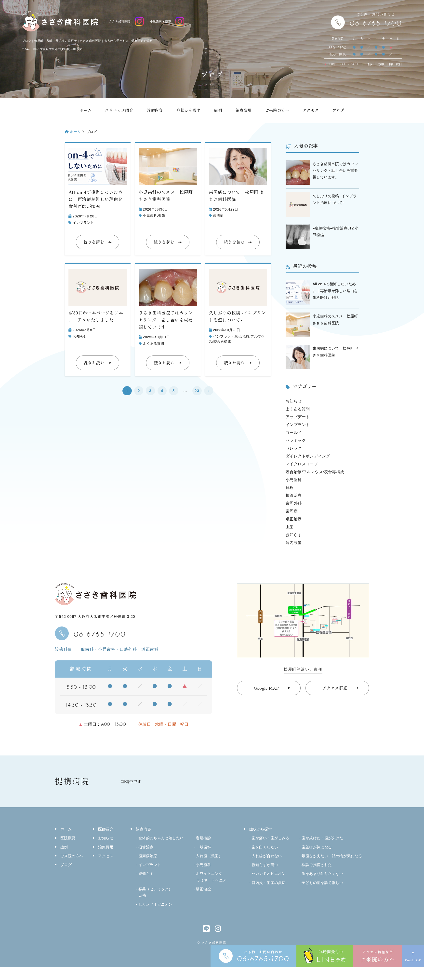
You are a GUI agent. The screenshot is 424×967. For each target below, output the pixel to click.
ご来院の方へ (277, 110)
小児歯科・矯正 (160, 21)
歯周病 (218, 215)
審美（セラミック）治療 (155, 892)
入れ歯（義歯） (209, 855)
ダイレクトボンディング (308, 456)
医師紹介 (105, 828)
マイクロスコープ (302, 464)
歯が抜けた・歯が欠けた (322, 837)
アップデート (298, 416)
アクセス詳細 (334, 688)
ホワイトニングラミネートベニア (211, 876)
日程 (290, 487)
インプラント (83, 222)
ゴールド (294, 432)
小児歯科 (150, 215)
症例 (218, 110)
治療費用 (244, 110)
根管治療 (294, 495)
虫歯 (161, 215)
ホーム (86, 110)
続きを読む (93, 242)
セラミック (296, 440)
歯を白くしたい (265, 846)
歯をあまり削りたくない (322, 873)
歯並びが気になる (317, 846)
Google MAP (266, 688)
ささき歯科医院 (120, 21)
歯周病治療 (147, 855)
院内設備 (294, 542)
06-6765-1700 (100, 633)
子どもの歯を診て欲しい (322, 882)
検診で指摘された (317, 864)
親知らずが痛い (265, 864)
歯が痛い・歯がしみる (271, 837)
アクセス (311, 110)
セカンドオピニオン (155, 904)
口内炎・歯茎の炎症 (269, 882)
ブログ (338, 110)
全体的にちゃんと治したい (161, 837)
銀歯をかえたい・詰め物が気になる (332, 855)
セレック (294, 448)
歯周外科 (294, 503)
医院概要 (68, 837)
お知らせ (80, 336)
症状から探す (188, 110)
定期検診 (203, 837)
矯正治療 (294, 519)
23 (197, 390)
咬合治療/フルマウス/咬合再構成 (315, 471)
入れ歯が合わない (267, 855)
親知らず (294, 534)
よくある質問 (153, 343)
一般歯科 (203, 846)
